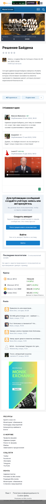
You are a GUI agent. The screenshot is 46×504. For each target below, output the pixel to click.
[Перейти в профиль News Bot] (7, 309)
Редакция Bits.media (11, 479)
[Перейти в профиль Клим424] (7, 136)
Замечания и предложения (13, 448)
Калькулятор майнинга (12, 427)
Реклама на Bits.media (11, 476)
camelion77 (14, 356)
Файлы (6, 445)
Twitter (5, 456)
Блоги (5, 429)
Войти (23, 243)
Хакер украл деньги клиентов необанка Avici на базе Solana (25, 339)
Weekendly (14, 349)
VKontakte (7, 461)
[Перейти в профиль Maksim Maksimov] (7, 117)
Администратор (9, 474)
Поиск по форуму (10, 443)
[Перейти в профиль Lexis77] (7, 152)
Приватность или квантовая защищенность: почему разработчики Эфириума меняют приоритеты (24, 308)
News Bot (13, 310)
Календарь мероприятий (12, 425)
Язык (7, 493)
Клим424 (15, 135)
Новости (37, 59)
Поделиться (12, 97)
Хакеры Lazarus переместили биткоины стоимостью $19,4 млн (25, 331)
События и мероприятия (12, 484)
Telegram (6, 463)
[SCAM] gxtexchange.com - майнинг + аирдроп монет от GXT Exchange (24, 316)
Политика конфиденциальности (26, 493)
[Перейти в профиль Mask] (7, 317)
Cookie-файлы (23, 496)
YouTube (6, 466)
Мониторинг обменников (12, 422)
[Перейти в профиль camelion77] (7, 355)
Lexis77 (14, 151)
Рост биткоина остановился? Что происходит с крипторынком (22, 323)
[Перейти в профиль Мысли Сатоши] (4, 60)
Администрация (9, 440)
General (24, 28)
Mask (12, 318)
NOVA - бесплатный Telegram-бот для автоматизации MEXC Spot (24, 346)
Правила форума (10, 438)
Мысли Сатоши (12, 24)
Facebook (7, 458)
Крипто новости (9, 420)
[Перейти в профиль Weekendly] (7, 347)
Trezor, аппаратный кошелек (20, 354)
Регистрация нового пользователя (23, 227)
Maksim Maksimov (18, 116)
